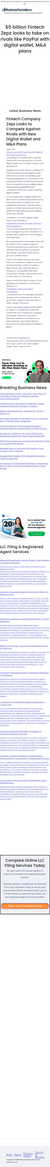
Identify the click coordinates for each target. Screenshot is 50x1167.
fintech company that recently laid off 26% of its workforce (24, 153)
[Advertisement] (25, 80)
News (17, 1155)
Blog (9, 1155)
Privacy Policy (28, 1154)
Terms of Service (39, 1154)
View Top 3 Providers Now (25, 906)
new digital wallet (21, 307)
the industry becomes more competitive (19, 290)
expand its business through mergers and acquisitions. (24, 225)
